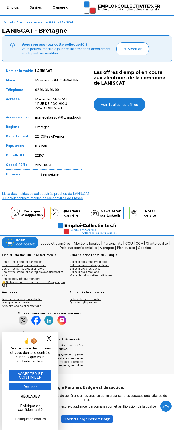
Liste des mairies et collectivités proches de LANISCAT (46, 193)
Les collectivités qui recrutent (21, 278)
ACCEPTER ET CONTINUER (30, 375)
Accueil (8, 22)
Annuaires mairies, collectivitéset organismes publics (22, 300)
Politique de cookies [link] (30, 419)
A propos (107, 248)
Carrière (59, 7)
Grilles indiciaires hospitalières (89, 265)
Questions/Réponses (83, 302)
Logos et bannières (55, 243)
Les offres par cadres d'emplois (23, 268)
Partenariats (112, 243)
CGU (129, 243)
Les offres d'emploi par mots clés (24, 265)
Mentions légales (87, 243)
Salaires (36, 7)
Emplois (13, 7)
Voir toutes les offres (119, 104)
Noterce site (150, 213)
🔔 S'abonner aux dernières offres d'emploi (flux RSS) (33, 283)
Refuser (30, 387)
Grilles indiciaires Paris (84, 272)
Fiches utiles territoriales (85, 299)
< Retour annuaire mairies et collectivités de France (42, 198)
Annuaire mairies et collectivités (37, 22)
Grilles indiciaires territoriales (88, 261)
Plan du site (126, 248)
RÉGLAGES (30, 396)
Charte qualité (157, 243)
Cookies (144, 248)
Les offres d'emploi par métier (22, 261)
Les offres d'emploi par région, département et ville (32, 273)
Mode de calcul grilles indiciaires (91, 275)
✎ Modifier (132, 49)
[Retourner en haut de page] (166, 406)
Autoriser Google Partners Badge (87, 419)
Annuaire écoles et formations (21, 306)
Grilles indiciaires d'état (85, 268)
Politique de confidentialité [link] (30, 408)
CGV (139, 243)
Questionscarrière (71, 213)
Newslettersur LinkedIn (110, 213)
